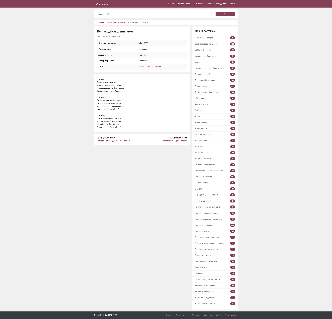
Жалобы (208, 315)
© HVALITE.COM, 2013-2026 (105, 315)
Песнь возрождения (216, 4)
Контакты (195, 315)
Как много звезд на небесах (174, 141)
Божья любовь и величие (150, 66)
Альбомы (198, 4)
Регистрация (230, 315)
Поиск (233, 4)
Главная (100, 22)
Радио (169, 315)
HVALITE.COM (101, 3)
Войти (218, 315)
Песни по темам (205, 30)
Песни (171, 4)
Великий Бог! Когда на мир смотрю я (113, 141)
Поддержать (182, 315)
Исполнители (184, 4)
